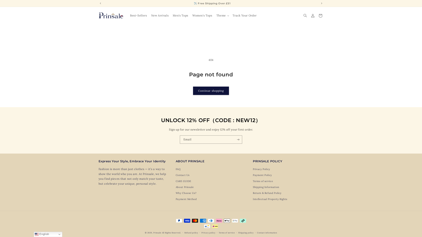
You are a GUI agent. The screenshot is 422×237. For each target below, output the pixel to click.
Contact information (267, 232)
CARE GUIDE (183, 181)
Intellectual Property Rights (270, 199)
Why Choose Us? (186, 193)
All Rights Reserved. (171, 232)
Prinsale (157, 232)
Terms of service (263, 181)
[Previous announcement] (100, 3)
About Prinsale (185, 187)
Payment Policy (262, 175)
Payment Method (186, 199)
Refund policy (191, 232)
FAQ (178, 169)
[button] (222, 15)
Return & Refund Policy (267, 193)
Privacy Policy (261, 169)
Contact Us (183, 175)
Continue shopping (211, 90)
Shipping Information (266, 187)
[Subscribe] (238, 139)
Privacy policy (208, 232)
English (44, 234)
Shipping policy (246, 232)
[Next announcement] (321, 3)
